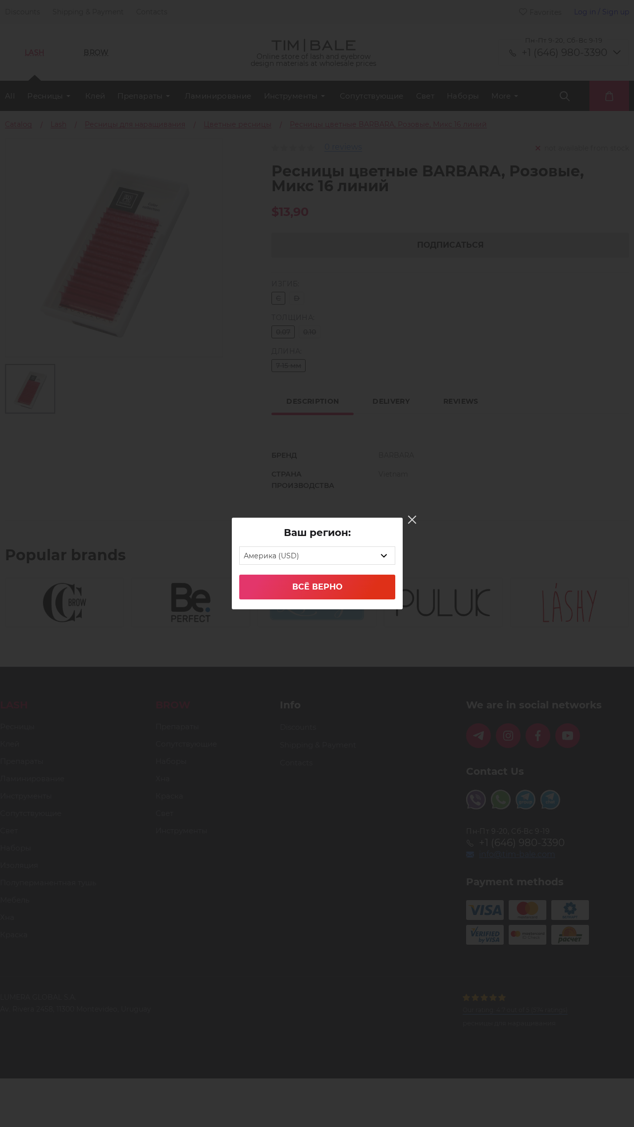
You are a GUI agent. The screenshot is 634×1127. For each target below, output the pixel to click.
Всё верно (317, 586)
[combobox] (317, 555)
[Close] (412, 520)
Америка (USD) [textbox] (271, 555)
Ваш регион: (317, 532)
